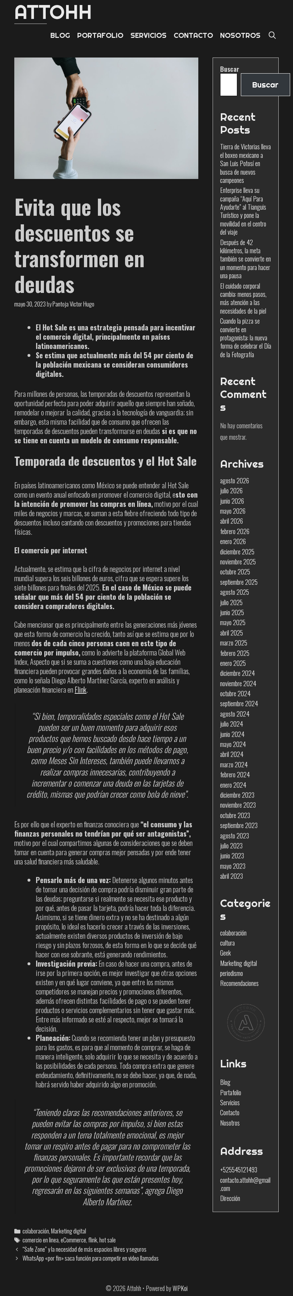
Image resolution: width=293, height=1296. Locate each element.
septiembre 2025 (239, 582)
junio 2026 (232, 500)
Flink (80, 689)
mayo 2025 (232, 622)
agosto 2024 (234, 713)
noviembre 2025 (238, 561)
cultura (227, 942)
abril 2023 (231, 876)
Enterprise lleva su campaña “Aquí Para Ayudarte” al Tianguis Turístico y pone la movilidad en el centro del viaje (243, 210)
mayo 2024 (233, 744)
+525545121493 (238, 1169)
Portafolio (230, 1092)
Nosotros (230, 1122)
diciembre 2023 (237, 794)
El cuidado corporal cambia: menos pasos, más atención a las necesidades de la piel (243, 298)
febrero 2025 (234, 653)
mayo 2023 (232, 866)
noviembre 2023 (238, 804)
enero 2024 (233, 784)
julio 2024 (231, 723)
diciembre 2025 (237, 551)
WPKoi (180, 1288)
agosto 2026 (234, 480)
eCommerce (73, 1239)
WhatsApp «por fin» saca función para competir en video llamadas (91, 1257)
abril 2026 (231, 520)
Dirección (230, 1198)
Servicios (230, 1102)
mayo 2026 (232, 510)
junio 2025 (232, 612)
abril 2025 (231, 632)
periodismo (231, 973)
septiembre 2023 (239, 825)
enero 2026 (233, 541)
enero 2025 (233, 663)
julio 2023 (231, 845)
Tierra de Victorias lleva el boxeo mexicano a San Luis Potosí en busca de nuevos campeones (245, 163)
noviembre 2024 (238, 683)
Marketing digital (68, 1230)
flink (92, 1239)
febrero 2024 (235, 774)
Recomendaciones (239, 983)
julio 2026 (231, 490)
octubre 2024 (235, 693)
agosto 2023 (234, 835)
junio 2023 (232, 855)
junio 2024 (232, 734)
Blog (225, 1082)
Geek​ (225, 952)
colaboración (36, 1230)
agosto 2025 (234, 592)
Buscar (229, 69)
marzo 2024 (234, 764)
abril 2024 (231, 754)
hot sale (107, 1239)
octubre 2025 (235, 571)
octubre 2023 (235, 815)
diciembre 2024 (237, 673)
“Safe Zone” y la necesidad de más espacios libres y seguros (84, 1249)
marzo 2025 (233, 642)
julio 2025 (231, 602)
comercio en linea (41, 1239)
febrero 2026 (234, 531)
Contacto (229, 1112)
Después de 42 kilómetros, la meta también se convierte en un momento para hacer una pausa (245, 259)
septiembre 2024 (239, 703)
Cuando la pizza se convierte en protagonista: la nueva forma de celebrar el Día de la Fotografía (245, 337)
